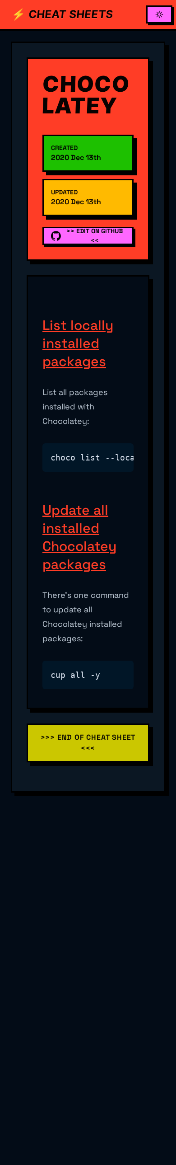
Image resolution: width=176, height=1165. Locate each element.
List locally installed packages (77, 343)
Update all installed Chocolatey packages (79, 537)
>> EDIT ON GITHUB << (94, 235)
